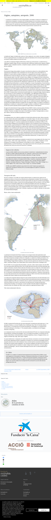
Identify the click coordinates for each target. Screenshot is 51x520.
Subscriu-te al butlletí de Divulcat (38, 1)
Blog (5, 2)
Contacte (8, 2)
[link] (25, 374)
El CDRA (3, 388)
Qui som (1, 2)
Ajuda (12, 2)
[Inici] (25, 6)
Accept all (44, 510)
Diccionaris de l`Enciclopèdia (6, 482)
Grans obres (3, 494)
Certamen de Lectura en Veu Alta (27, 484)
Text (24, 482)
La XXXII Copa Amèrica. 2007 (43, 369)
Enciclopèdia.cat (26, 492)
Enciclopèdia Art (4, 492)
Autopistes (3, 382)
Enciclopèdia (3, 483)
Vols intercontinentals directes (7, 387)
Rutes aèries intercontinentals (7, 386)
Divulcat (35, 2)
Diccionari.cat (41, 2)
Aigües (3, 381)
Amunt (26, 369)
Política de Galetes (7, 516)
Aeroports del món (5, 385)
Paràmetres (32, 510)
